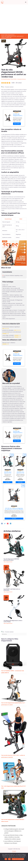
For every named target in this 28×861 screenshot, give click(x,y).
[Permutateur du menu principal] (25, 2)
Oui (6, 859)
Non (9, 859)
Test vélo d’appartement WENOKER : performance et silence (11, 559)
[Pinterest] (7, 523)
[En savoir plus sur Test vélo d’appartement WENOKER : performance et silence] (14, 545)
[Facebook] (2, 523)
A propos (14, 851)
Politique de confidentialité (18, 859)
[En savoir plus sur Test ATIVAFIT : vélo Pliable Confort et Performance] (14, 576)
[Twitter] (4, 523)
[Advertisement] (14, 19)
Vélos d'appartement (8, 561)
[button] (7, 86)
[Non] (26, 857)
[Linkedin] (10, 523)
